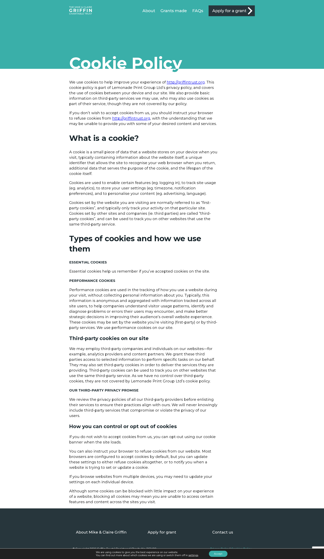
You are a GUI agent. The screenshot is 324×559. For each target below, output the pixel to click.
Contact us (222, 532)
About (148, 11)
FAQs (197, 11)
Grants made (173, 11)
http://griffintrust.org (186, 82)
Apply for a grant (229, 10)
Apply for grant (162, 532)
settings (193, 555)
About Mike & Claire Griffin (101, 532)
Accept (218, 553)
